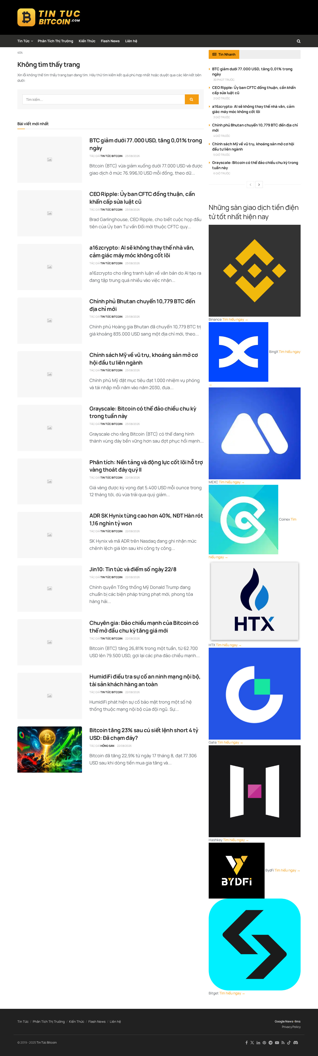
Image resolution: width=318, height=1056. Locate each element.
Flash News (110, 40)
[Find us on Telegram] (271, 1043)
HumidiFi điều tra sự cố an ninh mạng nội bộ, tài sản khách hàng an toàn (145, 680)
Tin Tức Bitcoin (111, 156)
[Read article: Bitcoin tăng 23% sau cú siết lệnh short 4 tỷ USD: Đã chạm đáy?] (49, 749)
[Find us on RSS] (283, 1043)
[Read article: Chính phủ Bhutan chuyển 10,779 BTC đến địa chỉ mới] (49, 321)
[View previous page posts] (250, 184)
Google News (284, 1021)
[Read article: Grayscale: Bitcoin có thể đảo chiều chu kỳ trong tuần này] (49, 428)
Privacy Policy (291, 1027)
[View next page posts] (259, 184)
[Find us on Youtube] (277, 1043)
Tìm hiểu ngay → (235, 319)
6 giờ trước (221, 173)
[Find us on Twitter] (252, 1043)
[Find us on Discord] (295, 1043)
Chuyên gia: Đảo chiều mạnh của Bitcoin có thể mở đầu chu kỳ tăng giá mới (144, 626)
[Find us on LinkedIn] (258, 1043)
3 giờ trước (221, 117)
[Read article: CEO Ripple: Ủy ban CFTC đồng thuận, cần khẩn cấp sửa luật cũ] (49, 213)
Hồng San (107, 746)
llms (298, 1021)
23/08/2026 (132, 156)
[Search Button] (299, 41)
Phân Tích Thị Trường (55, 40)
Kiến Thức (87, 40)
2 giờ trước (221, 98)
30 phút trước (224, 79)
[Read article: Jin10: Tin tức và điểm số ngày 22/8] (49, 589)
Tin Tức (23, 40)
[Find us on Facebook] (246, 1043)
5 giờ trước (221, 154)
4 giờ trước (221, 136)
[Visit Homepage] (48, 17)
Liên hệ (131, 40)
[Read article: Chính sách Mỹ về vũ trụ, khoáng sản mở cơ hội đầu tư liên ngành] (49, 374)
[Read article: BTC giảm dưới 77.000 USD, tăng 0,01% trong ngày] (49, 160)
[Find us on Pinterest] (264, 1043)
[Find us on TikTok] (289, 1043)
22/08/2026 (132, 477)
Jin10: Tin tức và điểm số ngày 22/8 (132, 569)
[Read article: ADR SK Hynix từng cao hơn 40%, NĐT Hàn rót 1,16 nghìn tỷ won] (49, 535)
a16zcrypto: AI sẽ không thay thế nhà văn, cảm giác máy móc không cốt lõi (142, 251)
